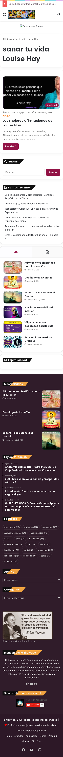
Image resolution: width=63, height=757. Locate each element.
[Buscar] (58, 15)
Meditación (11, 550)
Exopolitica (36, 538)
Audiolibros (31, 736)
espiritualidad (39, 533)
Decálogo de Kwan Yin (38, 277)
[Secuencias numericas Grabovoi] (13, 342)
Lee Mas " (10, 146)
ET (7, 538)
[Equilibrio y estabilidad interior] (13, 312)
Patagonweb (39, 730)
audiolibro (31, 527)
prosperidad (45, 550)
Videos (25, 741)
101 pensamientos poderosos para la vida (39, 324)
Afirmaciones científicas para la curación (40, 264)
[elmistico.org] (21, 14)
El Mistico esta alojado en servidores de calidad (32, 725)
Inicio (8, 39)
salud (45, 555)
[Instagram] (36, 684)
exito (20, 538)
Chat (38, 741)
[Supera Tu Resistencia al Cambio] (13, 297)
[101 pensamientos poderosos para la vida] (13, 327)
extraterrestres (13, 544)
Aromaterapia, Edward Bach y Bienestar (26, 203)
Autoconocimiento (15, 533)
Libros (43, 736)
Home (9, 736)
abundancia (12, 527)
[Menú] (4, 15)
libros (44, 544)
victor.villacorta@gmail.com (18, 112)
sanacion (10, 561)
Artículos (18, 736)
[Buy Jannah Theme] (31, 26)
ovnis (28, 550)
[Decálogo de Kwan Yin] (13, 282)
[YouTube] (32, 684)
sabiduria (29, 555)
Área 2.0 (53, 736)
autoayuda (50, 527)
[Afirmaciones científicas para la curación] (13, 267)
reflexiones (11, 555)
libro (31, 544)
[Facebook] (28, 684)
